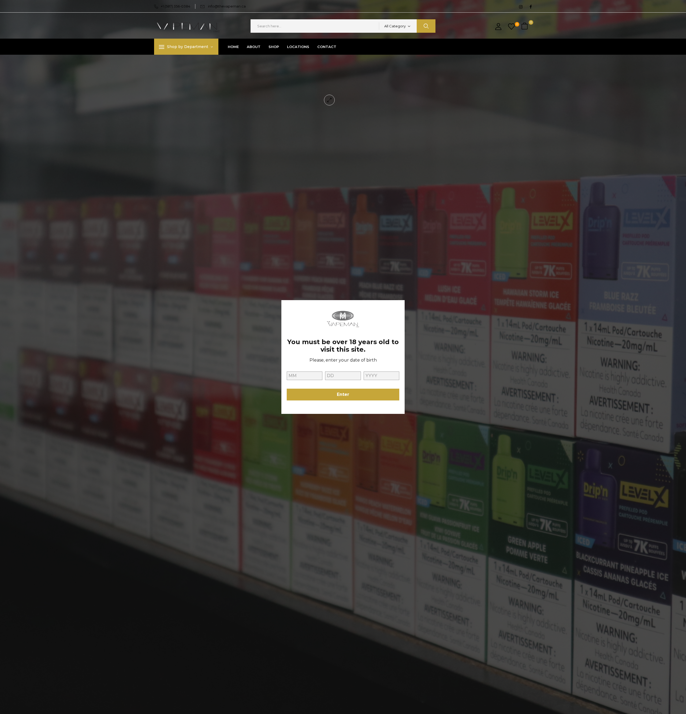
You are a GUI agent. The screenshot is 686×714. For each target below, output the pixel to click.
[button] (525, 26)
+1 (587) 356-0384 (175, 6)
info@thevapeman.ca (227, 6)
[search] (426, 26)
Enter (343, 394)
